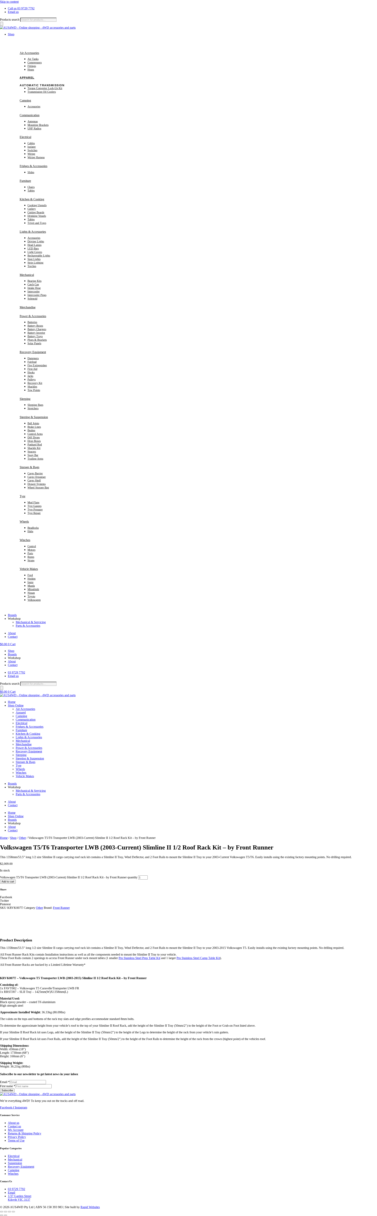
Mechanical (27, 275)
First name (7, 1086)
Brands (12, 615)
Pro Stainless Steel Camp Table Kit (198, 958)
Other (22, 837)
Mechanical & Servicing (31, 622)
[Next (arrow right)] (5, 1215)
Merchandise (28, 307)
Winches (25, 540)
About (12, 633)
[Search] (1, 24)
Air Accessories (29, 53)
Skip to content (9, 1)
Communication (29, 115)
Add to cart (8, 881)
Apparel (27, 77)
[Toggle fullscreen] (5, 1211)
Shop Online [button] (16, 705)
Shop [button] (11, 34)
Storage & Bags (29, 467)
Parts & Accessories (28, 625)
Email (5, 1082)
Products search (9, 19)
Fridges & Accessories (33, 166)
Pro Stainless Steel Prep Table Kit (139, 958)
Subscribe (7, 1090)
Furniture (25, 180)
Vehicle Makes (29, 569)
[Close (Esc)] (13, 1211)
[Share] (9, 1211)
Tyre (22, 496)
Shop (13, 837)
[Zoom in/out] (1, 1211)
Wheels (24, 521)
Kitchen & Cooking (32, 199)
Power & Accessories (33, 316)
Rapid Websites (90, 1207)
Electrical (25, 137)
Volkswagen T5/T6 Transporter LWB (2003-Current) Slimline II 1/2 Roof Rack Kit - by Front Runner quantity (68, 877)
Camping (25, 100)
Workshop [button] (14, 618)
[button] (188, 897)
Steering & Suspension (34, 417)
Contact (12, 636)
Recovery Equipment (33, 352)
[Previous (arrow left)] (1, 1215)
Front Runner (61, 907)
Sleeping (25, 398)
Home (12, 702)
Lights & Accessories (33, 231)
